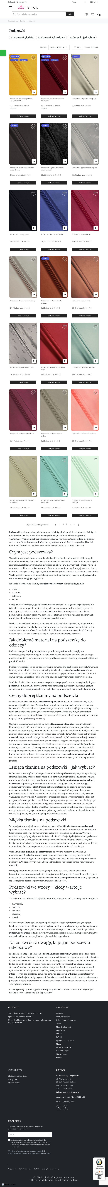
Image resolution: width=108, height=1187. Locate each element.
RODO (59, 1034)
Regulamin (60, 1030)
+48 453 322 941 (78, 1097)
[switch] (99, 1177)
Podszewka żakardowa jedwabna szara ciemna (22, 169)
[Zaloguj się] (86, 14)
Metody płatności (63, 1027)
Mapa (58, 1044)
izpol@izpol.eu (68, 1101)
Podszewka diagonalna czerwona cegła (53, 368)
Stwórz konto (14, 1083)
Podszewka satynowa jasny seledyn (82, 501)
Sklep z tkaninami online (61, 744)
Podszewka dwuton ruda (81, 301)
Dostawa (59, 1013)
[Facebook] (65, 1107)
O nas (58, 1023)
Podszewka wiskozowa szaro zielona (51, 435)
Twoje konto (15, 1070)
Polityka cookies (63, 1016)
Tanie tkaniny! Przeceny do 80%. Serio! (25, 1013)
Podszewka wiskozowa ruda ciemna (51, 302)
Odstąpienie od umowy (66, 1020)
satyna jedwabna (48, 757)
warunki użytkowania (31, 1140)
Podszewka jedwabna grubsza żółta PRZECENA (21, 100)
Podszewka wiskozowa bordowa (22, 434)
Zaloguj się (12, 1079)
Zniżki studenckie (63, 1047)
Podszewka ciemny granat (19, 234)
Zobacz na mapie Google (66, 1092)
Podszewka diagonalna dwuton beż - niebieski (23, 501)
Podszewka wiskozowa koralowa (84, 434)
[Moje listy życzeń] (92, 14)
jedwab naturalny (26, 757)
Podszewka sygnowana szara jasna (84, 168)
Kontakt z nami (62, 1051)
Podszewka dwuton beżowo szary (22, 301)
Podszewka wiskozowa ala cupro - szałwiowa (53, 501)
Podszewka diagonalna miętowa (83, 367)
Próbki (59, 1037)
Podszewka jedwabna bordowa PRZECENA (52, 100)
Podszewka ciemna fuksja (81, 234)
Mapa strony (61, 1054)
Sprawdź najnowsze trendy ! (20, 1016)
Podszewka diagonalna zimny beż (84, 99)
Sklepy (59, 1057)
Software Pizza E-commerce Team (61, 1180)
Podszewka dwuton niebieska (52, 234)
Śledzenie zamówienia (17, 1076)
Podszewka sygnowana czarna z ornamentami (52, 169)
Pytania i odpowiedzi (65, 1040)
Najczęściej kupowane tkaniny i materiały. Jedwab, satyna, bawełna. (29, 1021)
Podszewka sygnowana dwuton (21, 367)
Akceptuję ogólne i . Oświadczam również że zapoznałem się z (30, 1143)
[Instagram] (58, 1107)
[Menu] (103, 1159)
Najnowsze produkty (57, 47)
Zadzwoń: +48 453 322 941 (17, 2)
